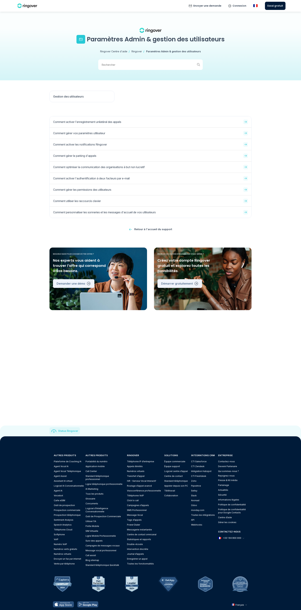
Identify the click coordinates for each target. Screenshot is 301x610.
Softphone (59, 534)
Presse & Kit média (227, 480)
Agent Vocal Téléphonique (67, 471)
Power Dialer (133, 524)
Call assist (91, 555)
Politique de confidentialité (232, 504)
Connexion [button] (239, 5)
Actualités (223, 490)
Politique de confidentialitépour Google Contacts (232, 511)
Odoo (194, 505)
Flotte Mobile (92, 526)
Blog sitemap (92, 560)
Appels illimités (135, 466)
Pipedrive (196, 485)
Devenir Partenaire (227, 466)
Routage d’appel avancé (139, 485)
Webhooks (196, 524)
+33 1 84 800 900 (232, 538)
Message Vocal (135, 515)
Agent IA (58, 490)
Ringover (137, 51)
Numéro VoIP (60, 544)
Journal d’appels (135, 554)
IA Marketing (92, 489)
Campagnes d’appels (138, 505)
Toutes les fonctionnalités (140, 563)
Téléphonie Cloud (63, 529)
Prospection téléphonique (67, 515)
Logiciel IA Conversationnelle (69, 485)
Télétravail (169, 490)
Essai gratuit (275, 5)
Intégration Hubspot (201, 471)
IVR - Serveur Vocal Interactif (141, 481)
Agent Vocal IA (61, 466)
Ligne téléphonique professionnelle (104, 484)
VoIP (56, 539)
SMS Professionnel (137, 510)
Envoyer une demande (207, 5)
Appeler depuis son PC (176, 485)
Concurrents (92, 503)
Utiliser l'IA (91, 521)
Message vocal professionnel (101, 550)
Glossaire (90, 498)
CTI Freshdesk (198, 476)
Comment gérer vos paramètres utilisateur (79, 133)
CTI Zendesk (197, 466)
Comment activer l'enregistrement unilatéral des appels (87, 122)
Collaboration (171, 495)
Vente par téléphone (64, 563)
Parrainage (223, 485)
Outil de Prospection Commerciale (103, 516)
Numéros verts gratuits (65, 549)
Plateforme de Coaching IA (67, 461)
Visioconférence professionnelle (144, 490)
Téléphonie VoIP (135, 495)
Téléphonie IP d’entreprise (140, 461)
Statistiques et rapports (139, 539)
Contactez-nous (226, 461)
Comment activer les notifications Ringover (80, 144)
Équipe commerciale (174, 461)
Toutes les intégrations (203, 515)
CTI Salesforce (199, 461)
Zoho (193, 481)
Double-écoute (135, 544)
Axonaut (195, 500)
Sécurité (222, 495)
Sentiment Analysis (63, 520)
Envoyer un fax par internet (67, 559)
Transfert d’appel (136, 476)
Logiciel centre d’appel (176, 471)
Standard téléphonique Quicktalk (102, 565)
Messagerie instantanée (139, 529)
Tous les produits (94, 493)
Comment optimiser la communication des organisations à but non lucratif (99, 167)
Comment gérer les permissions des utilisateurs (82, 189)
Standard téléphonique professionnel (97, 477)
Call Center (91, 471)
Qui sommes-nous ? (228, 471)
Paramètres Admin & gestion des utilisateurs (173, 51)
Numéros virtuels (62, 554)
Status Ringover (68, 431)
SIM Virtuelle (92, 531)
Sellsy (194, 490)
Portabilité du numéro (96, 461)
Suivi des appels (94, 540)
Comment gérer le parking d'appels (74, 155)
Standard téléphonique (176, 481)
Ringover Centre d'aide (113, 51)
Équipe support (172, 466)
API (192, 520)
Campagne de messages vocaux (103, 545)
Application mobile (95, 466)
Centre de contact (173, 476)
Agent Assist (60, 476)
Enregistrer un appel (137, 559)
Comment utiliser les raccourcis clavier (77, 201)
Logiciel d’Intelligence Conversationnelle (97, 510)
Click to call (133, 500)
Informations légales (228, 499)
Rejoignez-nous (226, 475)
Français (240, 605)
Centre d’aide (225, 517)
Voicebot (58, 495)
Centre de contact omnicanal (141, 534)
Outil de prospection (64, 505)
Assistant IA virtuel (63, 481)
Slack (194, 495)
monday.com (197, 510)
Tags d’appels (134, 520)
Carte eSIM (59, 500)
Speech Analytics (63, 524)
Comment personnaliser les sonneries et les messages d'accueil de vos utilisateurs (104, 212)
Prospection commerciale (67, 510)
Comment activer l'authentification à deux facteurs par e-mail (91, 178)
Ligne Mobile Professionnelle (101, 536)
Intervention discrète (137, 549)
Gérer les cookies (227, 522)
